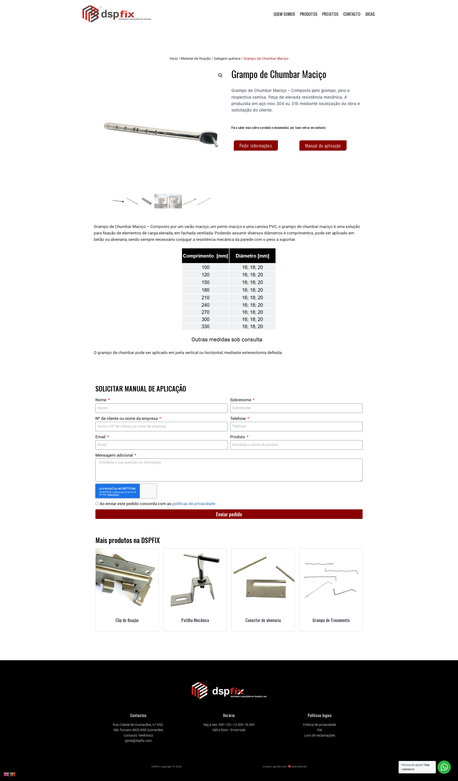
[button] (220, 75)
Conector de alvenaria (263, 620)
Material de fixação (196, 58)
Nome (101, 399)
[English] (7, 774)
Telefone (238, 418)
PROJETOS (330, 14)
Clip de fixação (127, 620)
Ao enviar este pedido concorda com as (157, 503)
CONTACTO (351, 14)
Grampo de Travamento (331, 620)
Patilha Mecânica (195, 620)
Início (174, 58)
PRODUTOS (308, 14)
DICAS (370, 14)
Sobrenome (241, 399)
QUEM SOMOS (284, 14)
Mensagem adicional (114, 455)
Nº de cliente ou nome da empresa (127, 418)
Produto (238, 436)
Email (100, 436)
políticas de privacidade (193, 503)
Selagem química (227, 58)
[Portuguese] (13, 774)
